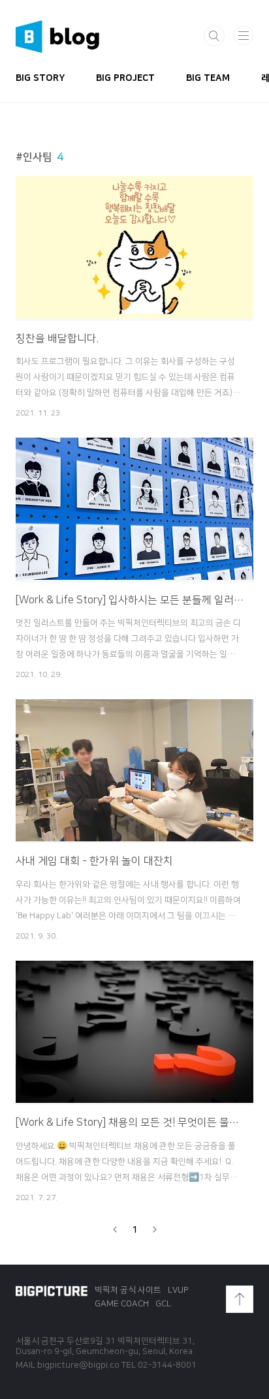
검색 (214, 36)
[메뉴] (243, 35)
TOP (239, 1299)
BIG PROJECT (125, 78)
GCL (163, 1303)
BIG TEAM (208, 78)
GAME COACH (122, 1303)
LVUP (178, 1290)
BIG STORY (40, 78)
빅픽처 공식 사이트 (128, 1290)
